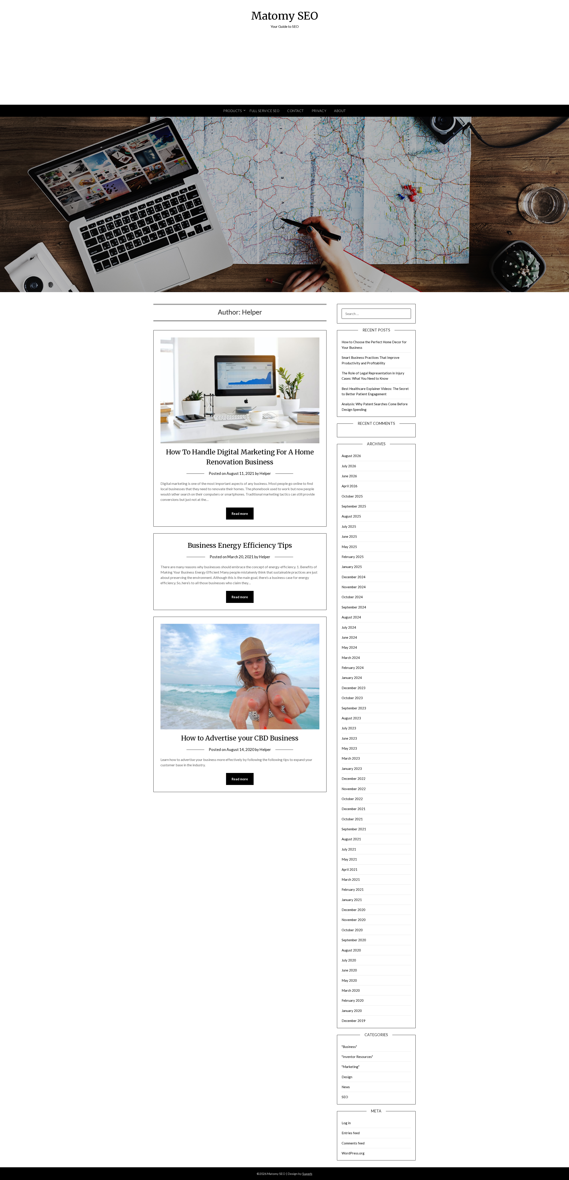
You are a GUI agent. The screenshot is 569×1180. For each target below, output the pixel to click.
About (340, 111)
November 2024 (354, 587)
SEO (345, 1097)
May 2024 (349, 647)
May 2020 (349, 980)
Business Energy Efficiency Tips (240, 545)
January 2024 (352, 678)
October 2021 (352, 819)
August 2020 (351, 950)
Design (347, 1077)
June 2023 (349, 738)
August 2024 (351, 617)
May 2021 (349, 859)
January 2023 (352, 769)
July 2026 (349, 466)
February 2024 (353, 668)
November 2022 (354, 789)
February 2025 (353, 557)
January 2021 (352, 900)
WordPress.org (353, 1153)
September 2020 (354, 940)
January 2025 (352, 567)
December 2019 (353, 1021)
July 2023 (349, 728)
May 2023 (349, 748)
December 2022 (353, 779)
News (346, 1087)
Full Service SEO (264, 111)
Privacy (319, 111)
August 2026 (351, 456)
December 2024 (353, 577)
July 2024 (349, 627)
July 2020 (349, 960)
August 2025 (351, 516)
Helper (265, 473)
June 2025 (349, 536)
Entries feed (351, 1133)
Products (232, 111)
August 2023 (351, 718)
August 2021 (351, 839)
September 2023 (354, 708)
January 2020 (352, 1011)
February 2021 (353, 889)
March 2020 (351, 990)
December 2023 (353, 688)
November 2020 (354, 920)
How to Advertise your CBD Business (240, 738)
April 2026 (349, 486)
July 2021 (349, 849)
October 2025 (352, 496)
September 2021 (354, 829)
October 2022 (352, 799)
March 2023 (351, 758)
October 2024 (352, 597)
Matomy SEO (284, 15)
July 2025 (349, 526)
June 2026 (349, 476)
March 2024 (351, 658)
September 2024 (354, 607)
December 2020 (353, 910)
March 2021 (351, 879)
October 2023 (352, 698)
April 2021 (349, 869)
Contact (295, 111)
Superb (307, 1174)
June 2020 (349, 970)
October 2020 (352, 930)
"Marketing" (350, 1067)
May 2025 (349, 547)
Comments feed (353, 1143)
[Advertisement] (284, 71)
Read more (240, 514)
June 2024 (349, 637)
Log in (346, 1123)
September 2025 (354, 506)
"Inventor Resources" (357, 1057)
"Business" (349, 1047)
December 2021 (353, 809)
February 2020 (353, 1000)
